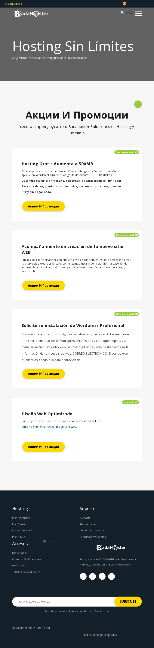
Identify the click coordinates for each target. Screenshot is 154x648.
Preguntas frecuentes (93, 537)
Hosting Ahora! (13, 3)
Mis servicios (20, 553)
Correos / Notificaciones (26, 559)
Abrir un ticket (88, 524)
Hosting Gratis (111, 171)
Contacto (85, 517)
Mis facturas (19, 565)
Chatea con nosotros (92, 530)
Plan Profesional (22, 530)
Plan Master (19, 524)
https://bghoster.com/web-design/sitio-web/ (49, 426)
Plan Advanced (21, 517)
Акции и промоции (43, 206)
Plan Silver (18, 537)
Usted (46, 628)
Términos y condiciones (26, 572)
